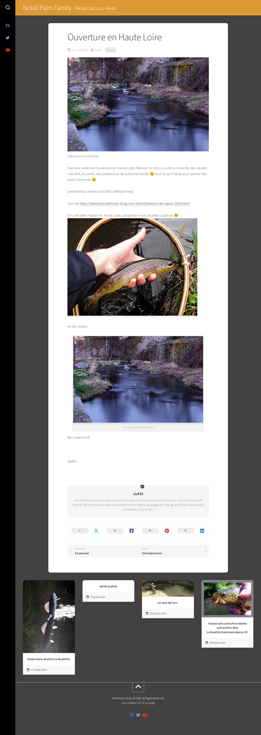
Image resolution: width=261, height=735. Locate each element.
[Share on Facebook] (120, 531)
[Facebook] (7, 25)
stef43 (98, 50)
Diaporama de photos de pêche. (49, 659)
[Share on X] (85, 531)
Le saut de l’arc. (168, 602)
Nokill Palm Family (47, 7)
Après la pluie (108, 586)
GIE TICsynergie (146, 703)
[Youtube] (7, 50)
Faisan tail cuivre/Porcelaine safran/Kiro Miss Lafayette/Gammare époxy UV (227, 627)
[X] (7, 37)
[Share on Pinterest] (155, 531)
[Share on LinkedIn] (191, 531)
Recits (110, 50)
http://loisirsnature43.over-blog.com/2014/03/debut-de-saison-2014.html (134, 203)
